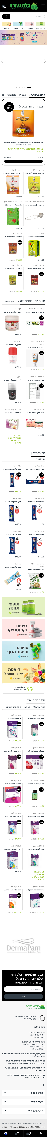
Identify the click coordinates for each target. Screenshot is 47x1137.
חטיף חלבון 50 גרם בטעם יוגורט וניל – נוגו (12, 567)
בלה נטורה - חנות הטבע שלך (34, 202)
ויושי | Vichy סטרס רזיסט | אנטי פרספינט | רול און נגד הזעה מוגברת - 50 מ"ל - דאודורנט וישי (12, 345)
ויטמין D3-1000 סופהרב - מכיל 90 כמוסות (35, 784)
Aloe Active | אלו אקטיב (36, 309)
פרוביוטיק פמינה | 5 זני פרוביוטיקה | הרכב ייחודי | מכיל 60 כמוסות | (35, 816)
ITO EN (41, 233)
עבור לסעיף (40, 459)
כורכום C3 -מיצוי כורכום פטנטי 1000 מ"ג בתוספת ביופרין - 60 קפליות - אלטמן (12, 890)
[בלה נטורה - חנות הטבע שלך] (23, 5)
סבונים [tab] (27, 707)
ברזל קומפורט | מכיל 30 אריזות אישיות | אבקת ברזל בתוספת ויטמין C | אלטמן (35, 751)
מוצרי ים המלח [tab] (39, 707)
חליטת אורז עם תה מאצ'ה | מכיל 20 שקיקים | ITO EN (34, 237)
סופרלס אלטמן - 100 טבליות (35, 849)
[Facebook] (43, 1085)
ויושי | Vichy (17, 341)
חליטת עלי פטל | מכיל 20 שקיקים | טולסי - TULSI (12, 205)
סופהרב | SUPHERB (37, 781)
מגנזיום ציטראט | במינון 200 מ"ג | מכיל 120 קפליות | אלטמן (12, 816)
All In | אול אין (39, 466)
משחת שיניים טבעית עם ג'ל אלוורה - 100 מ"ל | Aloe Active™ (35, 312)
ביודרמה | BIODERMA (37, 377)
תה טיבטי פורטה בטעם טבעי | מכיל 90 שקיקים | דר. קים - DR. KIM (12, 173)
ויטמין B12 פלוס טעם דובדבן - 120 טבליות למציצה (12, 849)
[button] (29, 87)
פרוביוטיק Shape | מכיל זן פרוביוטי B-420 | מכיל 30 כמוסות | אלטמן (12, 718)
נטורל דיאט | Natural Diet (13, 409)
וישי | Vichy (18, 377)
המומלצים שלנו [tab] (37, 94)
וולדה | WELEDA (39, 409)
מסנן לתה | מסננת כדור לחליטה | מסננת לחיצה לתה (34, 205)
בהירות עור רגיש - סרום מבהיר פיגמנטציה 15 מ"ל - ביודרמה (35, 380)
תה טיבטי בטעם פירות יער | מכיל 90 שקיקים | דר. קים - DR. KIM (34, 268)
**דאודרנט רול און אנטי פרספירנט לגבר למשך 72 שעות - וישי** (12, 380)
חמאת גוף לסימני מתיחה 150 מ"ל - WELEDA (35, 413)
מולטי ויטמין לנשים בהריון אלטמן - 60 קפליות (12, 751)
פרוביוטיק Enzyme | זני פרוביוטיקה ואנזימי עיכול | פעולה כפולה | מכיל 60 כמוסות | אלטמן (35, 718)
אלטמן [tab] (22, 94)
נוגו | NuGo (18, 564)
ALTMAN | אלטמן (38, 715)
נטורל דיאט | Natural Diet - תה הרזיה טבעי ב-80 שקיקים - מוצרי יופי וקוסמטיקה (12, 413)
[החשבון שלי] (41, 1133)
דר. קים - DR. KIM (38, 170)
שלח (23, 996)
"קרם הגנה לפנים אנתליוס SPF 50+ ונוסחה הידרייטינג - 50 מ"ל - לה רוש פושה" (35, 347)
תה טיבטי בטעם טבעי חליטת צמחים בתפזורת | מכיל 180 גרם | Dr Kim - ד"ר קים (23, 144)
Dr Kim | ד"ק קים (17, 233)
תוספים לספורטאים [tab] (13, 707)
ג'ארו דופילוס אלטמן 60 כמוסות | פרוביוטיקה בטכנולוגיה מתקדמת (35, 890)
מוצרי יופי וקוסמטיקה (12, 301)
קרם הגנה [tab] (11, 94)
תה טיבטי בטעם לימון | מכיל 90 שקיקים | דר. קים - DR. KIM (34, 173)
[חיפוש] (6, 16)
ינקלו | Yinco (17, 309)
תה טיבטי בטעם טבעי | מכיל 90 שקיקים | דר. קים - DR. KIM (12, 237)
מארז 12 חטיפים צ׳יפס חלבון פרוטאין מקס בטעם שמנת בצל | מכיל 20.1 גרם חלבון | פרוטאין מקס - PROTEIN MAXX (35, 570)
